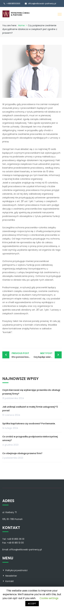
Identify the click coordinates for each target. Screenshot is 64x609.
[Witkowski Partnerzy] (16, 13)
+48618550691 (13, 3)
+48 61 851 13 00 (15, 542)
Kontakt (9, 581)
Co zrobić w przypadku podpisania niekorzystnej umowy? (30, 438)
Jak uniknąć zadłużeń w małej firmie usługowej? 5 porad (30, 408)
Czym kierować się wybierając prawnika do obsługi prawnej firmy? (31, 391)
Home (21, 25)
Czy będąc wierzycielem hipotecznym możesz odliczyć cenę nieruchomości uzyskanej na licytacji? (48, 355)
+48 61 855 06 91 (15, 539)
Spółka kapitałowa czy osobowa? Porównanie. (29, 423)
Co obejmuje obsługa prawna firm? (22, 453)
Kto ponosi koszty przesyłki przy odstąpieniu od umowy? (22, 355)
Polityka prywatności (16, 570)
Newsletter (11, 575)
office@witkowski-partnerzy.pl (42, 3)
